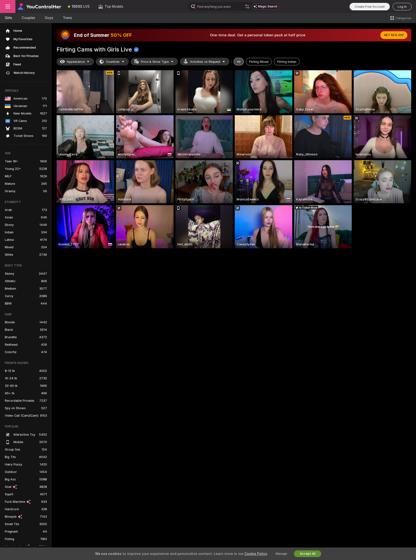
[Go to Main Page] (39, 6)
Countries (113, 62)
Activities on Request (205, 62)
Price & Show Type (155, 62)
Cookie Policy (255, 554)
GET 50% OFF (394, 35)
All (238, 62)
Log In (402, 6)
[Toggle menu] (7, 6)
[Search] (247, 6)
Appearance (76, 62)
